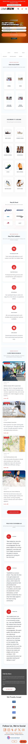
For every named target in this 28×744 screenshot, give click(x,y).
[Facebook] (5, 730)
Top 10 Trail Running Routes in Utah (10, 457)
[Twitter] (19, 730)
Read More (5, 398)
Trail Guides (6, 437)
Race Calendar (6, 363)
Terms (7, 733)
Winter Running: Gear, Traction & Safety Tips (12, 491)
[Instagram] (9, 730)
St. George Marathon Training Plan (10, 422)
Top (14, 741)
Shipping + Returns (18, 733)
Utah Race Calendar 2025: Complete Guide (12, 386)
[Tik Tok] (15, 730)
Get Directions (9, 689)
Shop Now (14, 34)
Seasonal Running (7, 472)
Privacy (11, 733)
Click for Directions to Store (14, 5)
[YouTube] (23, 730)
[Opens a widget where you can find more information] (23, 741)
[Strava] (12, 730)
